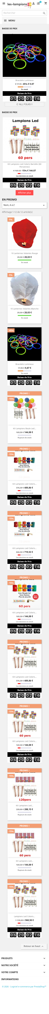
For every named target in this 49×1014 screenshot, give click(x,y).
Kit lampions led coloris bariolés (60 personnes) (24, 165)
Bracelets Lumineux (24, 80)
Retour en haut (34, 946)
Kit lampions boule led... (24, 428)
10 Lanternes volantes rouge (24, 253)
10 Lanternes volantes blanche (24, 308)
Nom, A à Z (24, 205)
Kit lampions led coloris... (25, 484)
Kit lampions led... (24, 805)
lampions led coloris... (24, 916)
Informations (10, 979)
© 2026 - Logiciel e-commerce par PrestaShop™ (24, 986)
